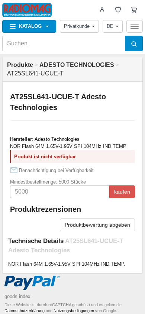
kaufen (122, 192)
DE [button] (110, 26)
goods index (17, 296)
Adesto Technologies (57, 139)
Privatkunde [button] (77, 26)
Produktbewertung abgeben (97, 225)
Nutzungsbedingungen (74, 310)
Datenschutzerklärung (24, 310)
